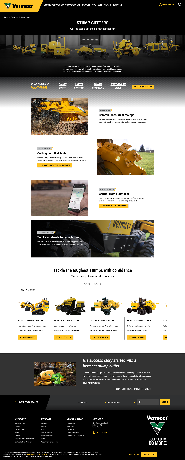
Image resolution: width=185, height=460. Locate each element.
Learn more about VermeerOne (113, 206)
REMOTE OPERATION (98, 86)
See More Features (27, 337)
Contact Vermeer (20, 430)
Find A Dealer (168, 4)
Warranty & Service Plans (49, 442)
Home (6, 17)
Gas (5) (87, 284)
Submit (165, 402)
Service (117, 4)
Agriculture (52, 4)
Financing (44, 426)
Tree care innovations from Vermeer (55, 165)
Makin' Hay (70, 426)
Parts (107, 4)
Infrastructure (92, 4)
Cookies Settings (133, 454)
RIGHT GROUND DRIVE (118, 86)
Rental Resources (47, 436)
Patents (17, 436)
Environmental (70, 4)
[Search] (180, 4)
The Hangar (70, 430)
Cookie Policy (42, 454)
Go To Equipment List (144, 87)
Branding (44, 423)
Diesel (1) (97, 284)
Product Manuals (46, 433)
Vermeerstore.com (73, 433)
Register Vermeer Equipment (24, 439)
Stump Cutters (26, 17)
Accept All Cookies (149, 454)
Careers (17, 426)
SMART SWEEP (62, 86)
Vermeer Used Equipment (75, 436)
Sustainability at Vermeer (23, 442)
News (17, 433)
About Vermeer (20, 423)
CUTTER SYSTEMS (79, 86)
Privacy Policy (30, 454)
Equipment (14, 17)
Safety (43, 439)
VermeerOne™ (71, 423)
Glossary (43, 430)
